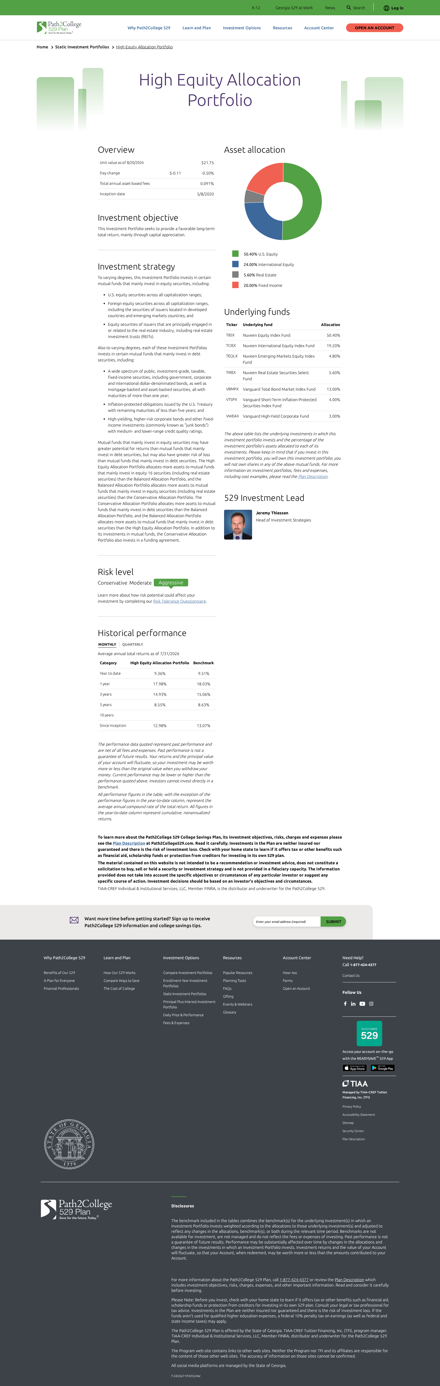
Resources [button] (282, 27)
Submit (333, 921)
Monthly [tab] (107, 644)
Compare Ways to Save (122, 981)
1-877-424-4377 (363, 965)
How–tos (290, 973)
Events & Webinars (237, 1004)
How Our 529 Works (119, 973)
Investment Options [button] (242, 27)
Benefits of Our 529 (59, 973)
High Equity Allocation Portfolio (144, 47)
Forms (288, 981)
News (330, 7)
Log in (397, 8)
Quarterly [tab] (132, 644)
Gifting (228, 996)
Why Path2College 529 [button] (149, 27)
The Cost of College (119, 988)
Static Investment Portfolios (82, 47)
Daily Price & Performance (183, 1015)
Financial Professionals (61, 988)
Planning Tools (234, 981)
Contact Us (351, 975)
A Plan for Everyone (59, 981)
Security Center (353, 1131)
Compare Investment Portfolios (187, 973)
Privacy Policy (351, 1106)
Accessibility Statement (358, 1114)
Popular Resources (237, 973)
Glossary (229, 1012)
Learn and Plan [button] (197, 27)
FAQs (227, 988)
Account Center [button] (319, 27)
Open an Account (374, 27)
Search (359, 7)
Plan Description (312, 476)
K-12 (256, 7)
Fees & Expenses (176, 1023)
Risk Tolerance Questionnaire (179, 601)
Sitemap (348, 1122)
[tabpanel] (157, 690)
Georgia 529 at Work (294, 7)
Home (42, 47)
